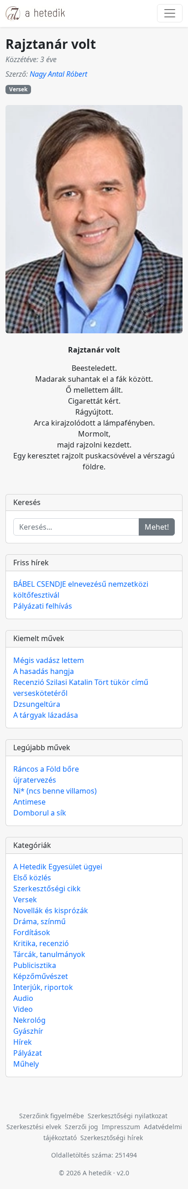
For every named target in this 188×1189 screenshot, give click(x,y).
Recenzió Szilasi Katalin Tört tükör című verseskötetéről (80, 687)
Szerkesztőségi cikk (47, 889)
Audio (23, 998)
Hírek (22, 1042)
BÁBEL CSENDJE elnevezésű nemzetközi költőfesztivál (80, 589)
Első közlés (32, 878)
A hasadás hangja (43, 671)
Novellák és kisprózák (50, 910)
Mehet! (157, 527)
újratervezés (34, 780)
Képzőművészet (40, 976)
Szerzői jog (81, 1126)
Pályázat (27, 1053)
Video (23, 1009)
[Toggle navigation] (170, 13)
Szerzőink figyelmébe (51, 1115)
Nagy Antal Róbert (58, 74)
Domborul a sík (39, 813)
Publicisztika (34, 965)
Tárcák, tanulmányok (49, 954)
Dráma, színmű (39, 921)
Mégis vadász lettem (48, 660)
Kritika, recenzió (41, 943)
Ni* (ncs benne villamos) (55, 791)
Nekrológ (29, 1020)
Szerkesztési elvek (33, 1126)
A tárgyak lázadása (45, 715)
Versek (18, 89)
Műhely (26, 1064)
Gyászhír (28, 1031)
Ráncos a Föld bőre (46, 769)
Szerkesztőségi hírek (111, 1137)
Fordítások (31, 932)
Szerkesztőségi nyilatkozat (127, 1115)
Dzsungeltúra (36, 704)
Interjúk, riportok (43, 987)
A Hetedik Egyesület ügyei (57, 867)
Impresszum (121, 1126)
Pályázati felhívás (42, 606)
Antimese (29, 802)
